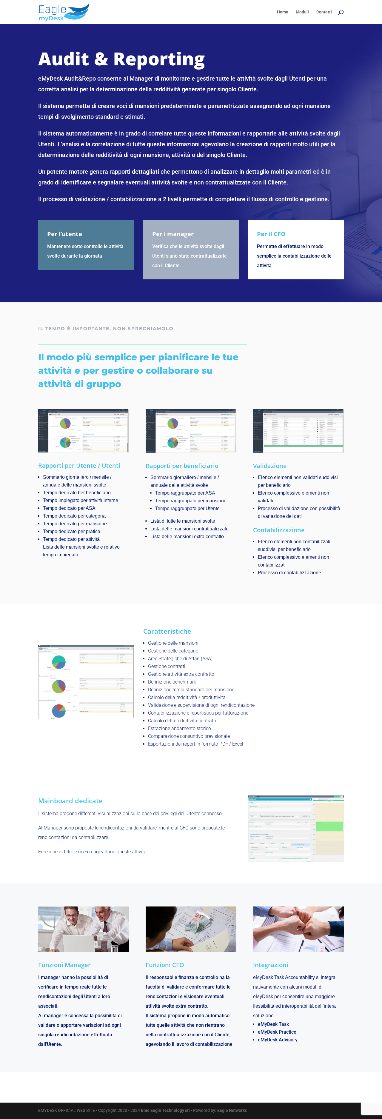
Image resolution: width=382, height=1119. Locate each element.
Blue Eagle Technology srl (166, 1110)
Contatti (324, 12)
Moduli (302, 12)
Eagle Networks (232, 1110)
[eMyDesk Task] (86, 717)
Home (282, 12)
